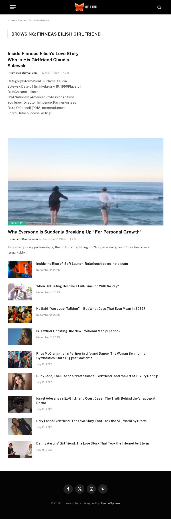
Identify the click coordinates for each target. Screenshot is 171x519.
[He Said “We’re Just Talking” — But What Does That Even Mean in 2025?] (20, 314)
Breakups (17, 223)
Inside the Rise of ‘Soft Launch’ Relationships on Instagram (82, 264)
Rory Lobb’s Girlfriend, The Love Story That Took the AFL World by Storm (91, 421)
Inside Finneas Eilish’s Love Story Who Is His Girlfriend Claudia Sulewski (43, 59)
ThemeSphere (110, 503)
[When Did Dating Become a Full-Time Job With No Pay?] (20, 292)
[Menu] (13, 7)
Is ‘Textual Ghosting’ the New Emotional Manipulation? (78, 331)
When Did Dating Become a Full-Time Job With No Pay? (77, 286)
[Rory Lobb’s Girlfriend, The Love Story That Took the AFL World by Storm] (20, 426)
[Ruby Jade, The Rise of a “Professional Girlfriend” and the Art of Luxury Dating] (20, 381)
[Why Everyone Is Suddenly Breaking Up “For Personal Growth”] (85, 181)
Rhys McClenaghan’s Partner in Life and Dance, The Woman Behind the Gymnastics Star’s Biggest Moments (90, 356)
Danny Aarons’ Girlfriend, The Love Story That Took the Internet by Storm (92, 443)
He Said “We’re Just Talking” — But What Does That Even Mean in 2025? (90, 308)
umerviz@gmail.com (24, 72)
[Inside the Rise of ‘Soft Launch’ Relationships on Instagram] (20, 269)
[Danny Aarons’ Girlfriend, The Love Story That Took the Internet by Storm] (20, 449)
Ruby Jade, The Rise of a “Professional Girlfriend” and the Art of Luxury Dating (97, 376)
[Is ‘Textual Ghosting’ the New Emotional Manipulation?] (20, 336)
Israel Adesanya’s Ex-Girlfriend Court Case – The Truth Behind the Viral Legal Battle (95, 401)
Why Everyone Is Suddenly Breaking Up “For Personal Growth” (74, 232)
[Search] (159, 7)
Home (11, 20)
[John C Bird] (85, 7)
